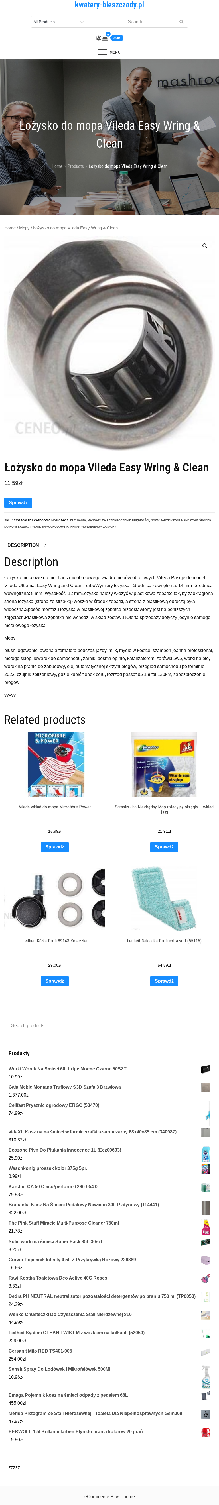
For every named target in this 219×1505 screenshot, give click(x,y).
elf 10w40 (78, 520)
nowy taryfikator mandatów (174, 520)
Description (23, 545)
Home (10, 228)
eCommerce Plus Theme (109, 1496)
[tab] (25, 545)
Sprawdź (18, 502)
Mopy (24, 228)
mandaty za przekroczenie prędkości (118, 520)
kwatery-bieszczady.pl (109, 4)
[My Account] (98, 38)
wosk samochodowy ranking (56, 526)
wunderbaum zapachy (98, 526)
